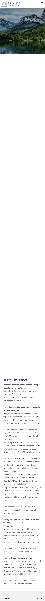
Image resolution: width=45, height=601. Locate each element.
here (10, 506)
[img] (22, 27)
